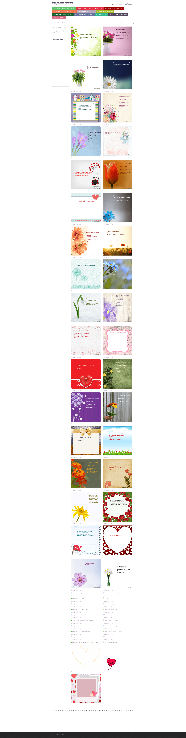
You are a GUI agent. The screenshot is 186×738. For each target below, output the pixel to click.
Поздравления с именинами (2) (118, 14)
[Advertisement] (60, 64)
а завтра (129, 4)
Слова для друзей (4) (58, 17)
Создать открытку (57, 36)
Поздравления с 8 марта (59, 27)
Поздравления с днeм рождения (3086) (63, 8)
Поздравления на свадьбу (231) (113, 8)
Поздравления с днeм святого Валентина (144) (89, 8)
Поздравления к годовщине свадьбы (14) (64, 11)
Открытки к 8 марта (58, 39)
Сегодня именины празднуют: (122, 3)
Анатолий (120, 4)
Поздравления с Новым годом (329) (62, 14)
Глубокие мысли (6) (101, 14)
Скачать (73, 58)
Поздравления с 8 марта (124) (86, 11)
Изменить (78, 58)
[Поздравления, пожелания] (62, 3)
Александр (114, 4)
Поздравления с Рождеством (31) (84, 14)
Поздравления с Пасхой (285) (105, 11)
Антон (125, 4)
